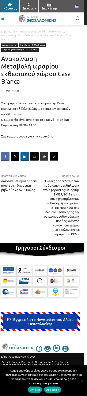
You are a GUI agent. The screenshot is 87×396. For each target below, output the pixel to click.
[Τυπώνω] (44, 156)
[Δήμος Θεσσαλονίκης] (37, 18)
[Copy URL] (54, 156)
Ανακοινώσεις (56, 31)
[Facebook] (5, 156)
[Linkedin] (24, 156)
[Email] (34, 156)
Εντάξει (35, 389)
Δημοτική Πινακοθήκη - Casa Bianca (19, 49)
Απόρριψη (52, 389)
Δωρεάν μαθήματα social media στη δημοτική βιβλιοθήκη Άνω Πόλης (19, 185)
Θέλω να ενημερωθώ (33, 31)
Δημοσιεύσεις (9, 31)
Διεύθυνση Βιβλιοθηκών (32, 45)
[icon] (39, 350)
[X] (15, 156)
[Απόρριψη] (82, 380)
